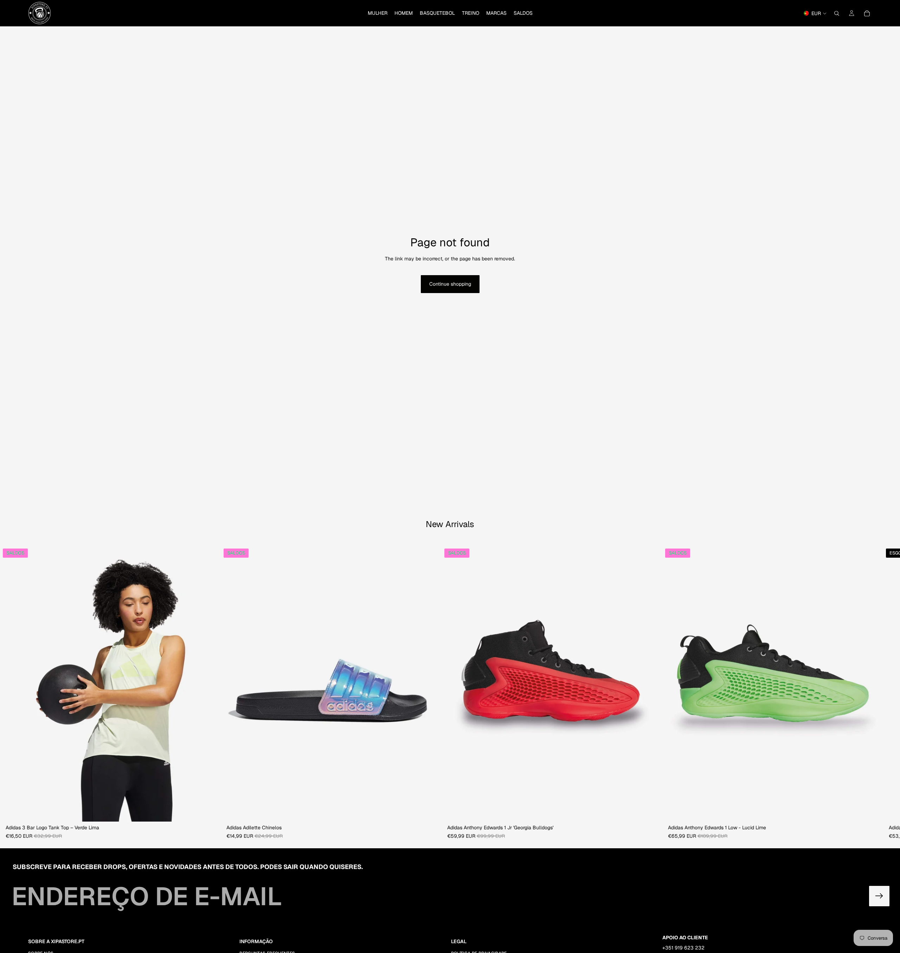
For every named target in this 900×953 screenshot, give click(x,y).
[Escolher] (210, 811)
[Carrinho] (867, 13)
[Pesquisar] (836, 13)
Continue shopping (450, 284)
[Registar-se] (879, 896)
